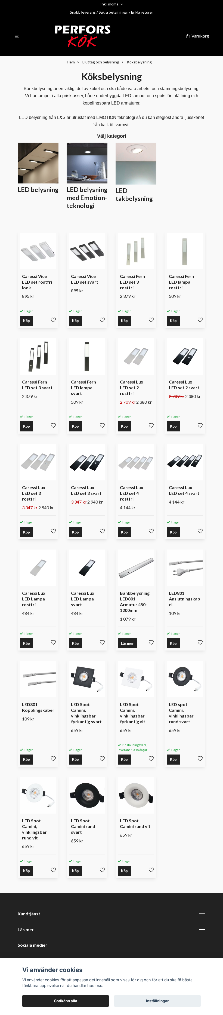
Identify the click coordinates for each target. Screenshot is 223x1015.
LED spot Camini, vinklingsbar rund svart (181, 713)
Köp (26, 320)
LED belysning (38, 189)
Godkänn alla (65, 1001)
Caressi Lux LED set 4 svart (184, 490)
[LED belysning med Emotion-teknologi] (87, 162)
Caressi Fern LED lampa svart (83, 387)
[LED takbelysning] (136, 162)
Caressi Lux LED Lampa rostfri (33, 598)
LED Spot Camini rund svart (83, 826)
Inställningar (157, 1001)
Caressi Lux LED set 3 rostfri (33, 493)
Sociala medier (32, 944)
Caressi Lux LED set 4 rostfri (131, 493)
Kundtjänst (29, 913)
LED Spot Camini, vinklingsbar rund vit (34, 829)
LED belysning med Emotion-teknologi (87, 197)
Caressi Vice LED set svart (84, 279)
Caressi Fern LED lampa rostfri (181, 282)
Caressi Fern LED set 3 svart (37, 384)
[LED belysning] (38, 162)
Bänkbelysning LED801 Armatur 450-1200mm (135, 601)
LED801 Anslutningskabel (184, 598)
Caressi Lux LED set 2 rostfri (131, 387)
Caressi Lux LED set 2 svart (184, 384)
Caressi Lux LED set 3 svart (86, 490)
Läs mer (127, 643)
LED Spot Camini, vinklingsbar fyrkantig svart (86, 713)
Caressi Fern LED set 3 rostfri (132, 282)
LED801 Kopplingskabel (38, 707)
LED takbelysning (134, 195)
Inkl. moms (109, 4)
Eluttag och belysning (100, 62)
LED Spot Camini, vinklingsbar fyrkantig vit (132, 713)
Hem (71, 62)
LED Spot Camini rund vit (135, 823)
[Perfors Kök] (104, 36)
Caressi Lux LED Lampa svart (82, 598)
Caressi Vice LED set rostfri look (37, 282)
